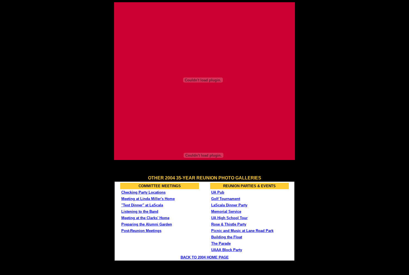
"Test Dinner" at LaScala (142, 205)
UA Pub (217, 192)
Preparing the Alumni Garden (146, 224)
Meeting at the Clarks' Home (145, 218)
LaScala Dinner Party (229, 205)
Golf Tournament (225, 199)
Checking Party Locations (143, 192)
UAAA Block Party (226, 250)
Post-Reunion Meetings (141, 231)
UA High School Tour (229, 218)
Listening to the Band (139, 211)
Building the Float (226, 237)
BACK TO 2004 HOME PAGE (205, 257)
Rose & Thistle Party (228, 224)
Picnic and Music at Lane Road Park (242, 231)
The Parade (221, 243)
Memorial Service (226, 211)
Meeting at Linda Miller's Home (148, 199)
